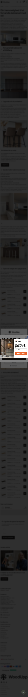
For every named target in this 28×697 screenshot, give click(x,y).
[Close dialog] (27, 339)
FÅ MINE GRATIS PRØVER (21, 353)
